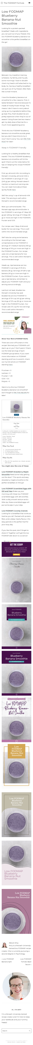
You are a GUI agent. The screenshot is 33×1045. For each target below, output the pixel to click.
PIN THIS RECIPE (20, 393)
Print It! (16, 414)
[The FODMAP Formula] (2, 3)
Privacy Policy (12, 1042)
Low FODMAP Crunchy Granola (15, 511)
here (14, 190)
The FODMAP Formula (14, 3)
